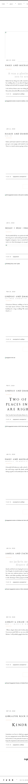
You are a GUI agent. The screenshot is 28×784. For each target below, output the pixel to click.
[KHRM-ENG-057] (16, 774)
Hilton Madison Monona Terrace (14, 140)
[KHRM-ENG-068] (16, 781)
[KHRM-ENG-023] (16, 764)
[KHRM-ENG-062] (16, 777)
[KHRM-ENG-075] (16, 783)
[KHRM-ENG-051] (16, 770)
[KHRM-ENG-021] (16, 761)
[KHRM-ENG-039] (16, 766)
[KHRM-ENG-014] (16, 757)
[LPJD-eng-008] (11, 457)
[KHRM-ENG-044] (16, 768)
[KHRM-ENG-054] (16, 772)
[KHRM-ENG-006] (16, 755)
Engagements (16, 176)
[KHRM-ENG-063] (16, 779)
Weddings (22, 94)
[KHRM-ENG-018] (16, 759)
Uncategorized (16, 94)
